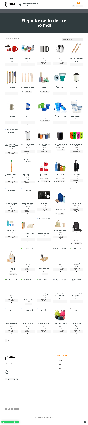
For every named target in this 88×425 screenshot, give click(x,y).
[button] (10, 422)
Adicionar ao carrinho (11, 64)
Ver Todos (57, 11)
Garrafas (36, 11)
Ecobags (43, 11)
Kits (50, 11)
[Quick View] (12, 62)
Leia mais (28, 91)
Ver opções (45, 91)
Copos (29, 11)
